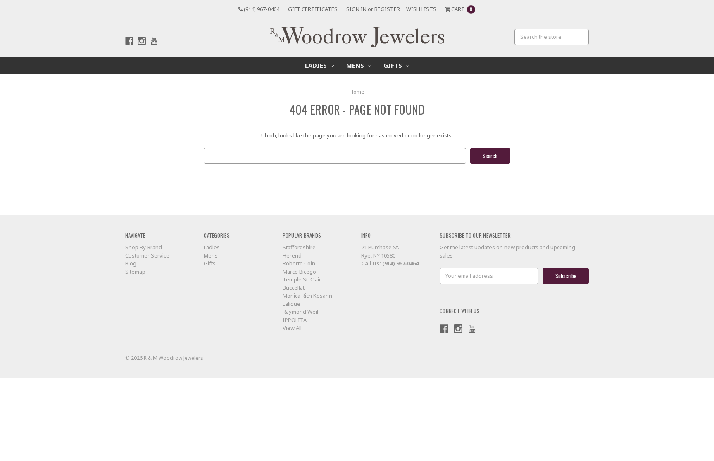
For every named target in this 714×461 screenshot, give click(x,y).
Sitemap (135, 271)
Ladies (316, 65)
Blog (130, 263)
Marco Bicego (299, 271)
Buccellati (294, 287)
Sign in (356, 9)
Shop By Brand (143, 247)
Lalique (291, 303)
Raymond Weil (300, 311)
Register (387, 9)
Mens (356, 65)
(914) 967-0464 (261, 9)
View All (292, 327)
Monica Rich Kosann (307, 295)
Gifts (393, 65)
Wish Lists (421, 9)
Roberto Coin (299, 263)
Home (357, 91)
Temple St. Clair (302, 279)
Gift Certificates (313, 9)
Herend (292, 255)
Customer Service (147, 255)
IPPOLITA (295, 320)
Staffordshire (299, 247)
